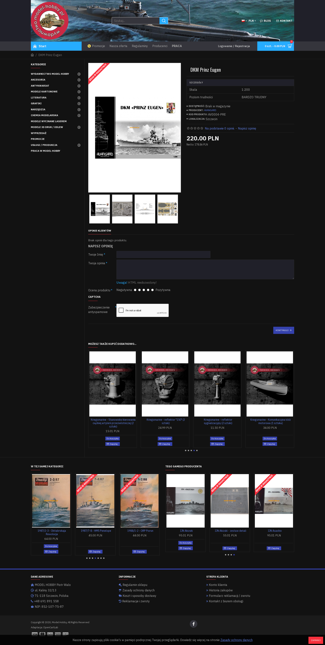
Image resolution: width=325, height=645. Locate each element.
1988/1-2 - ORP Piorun (140, 530)
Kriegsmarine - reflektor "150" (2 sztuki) (166, 421)
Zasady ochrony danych (236, 640)
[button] (185, 450)
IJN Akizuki (186, 530)
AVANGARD (210, 110)
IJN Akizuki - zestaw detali (230, 530)
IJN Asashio (275, 530)
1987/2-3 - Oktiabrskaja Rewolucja (52, 532)
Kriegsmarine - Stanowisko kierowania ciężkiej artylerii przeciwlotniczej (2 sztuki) (113, 423)
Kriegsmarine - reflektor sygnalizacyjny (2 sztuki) (218, 421)
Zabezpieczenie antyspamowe (99, 309)
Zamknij (316, 640)
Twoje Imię (95, 254)
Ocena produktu (99, 290)
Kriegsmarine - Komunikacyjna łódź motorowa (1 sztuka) (270, 421)
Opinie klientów (99, 230)
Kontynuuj (282, 330)
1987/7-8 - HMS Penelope (96, 530)
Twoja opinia (96, 263)
